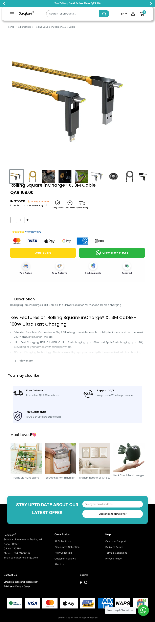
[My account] (133, 14)
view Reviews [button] (33, 231)
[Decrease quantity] (13, 220)
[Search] (104, 13)
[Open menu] (12, 13)
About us (59, 564)
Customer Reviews (65, 558)
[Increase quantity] (27, 220)
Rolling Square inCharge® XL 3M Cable (53, 185)
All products (24, 26)
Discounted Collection (67, 547)
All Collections (62, 541)
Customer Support (115, 541)
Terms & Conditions (116, 552)
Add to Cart (43, 252)
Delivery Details (114, 547)
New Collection (63, 552)
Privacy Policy (113, 558)
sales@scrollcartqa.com (24, 581)
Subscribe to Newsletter (113, 513)
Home (11, 26)
